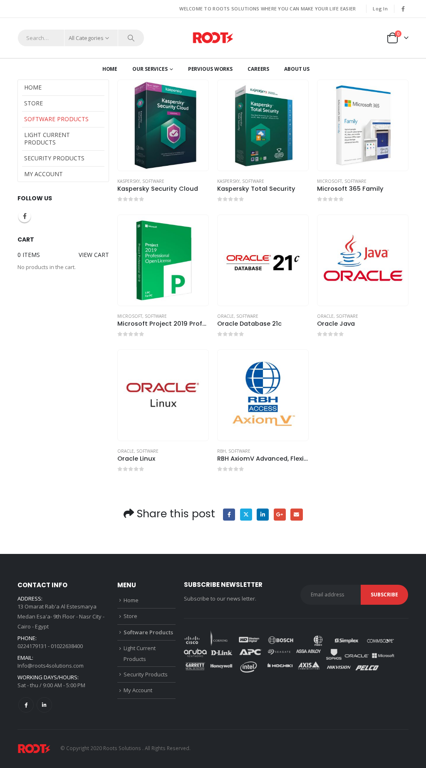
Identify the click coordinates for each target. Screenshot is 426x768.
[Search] (131, 38)
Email (296, 515)
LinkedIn (263, 515)
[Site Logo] (213, 38)
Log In (380, 8)
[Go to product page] (163, 125)
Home (110, 68)
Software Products (56, 119)
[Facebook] (403, 8)
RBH (221, 451)
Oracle (225, 316)
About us (297, 68)
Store (33, 103)
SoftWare (153, 181)
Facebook (229, 515)
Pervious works (210, 68)
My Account (43, 174)
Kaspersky (128, 181)
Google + (280, 515)
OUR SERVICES (150, 68)
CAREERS (258, 68)
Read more (194, 93)
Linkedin (44, 705)
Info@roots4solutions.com (50, 665)
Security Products (54, 158)
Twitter (246, 515)
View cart (94, 255)
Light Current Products (47, 138)
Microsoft (329, 181)
